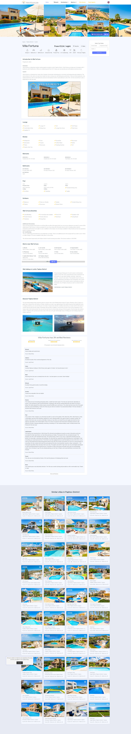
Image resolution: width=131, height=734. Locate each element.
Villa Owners (82, 2)
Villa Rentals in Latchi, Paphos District (63, 287)
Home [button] (47, 2)
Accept (19, 663)
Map (107, 34)
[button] (110, 20)
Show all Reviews (54, 474)
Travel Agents (91, 2)
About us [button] (73, 2)
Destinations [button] (64, 2)
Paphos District (30, 42)
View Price (99, 52)
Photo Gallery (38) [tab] (97, 34)
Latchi (36, 42)
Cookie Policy (25, 659)
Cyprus (23, 42)
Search (56, 2)
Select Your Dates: (99, 43)
